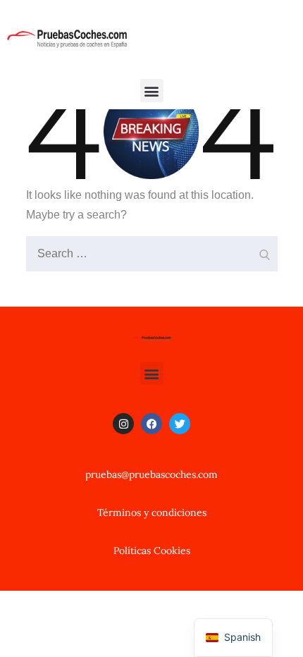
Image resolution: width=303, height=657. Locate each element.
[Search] (263, 250)
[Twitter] (179, 423)
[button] (151, 90)
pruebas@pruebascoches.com (151, 474)
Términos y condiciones (151, 512)
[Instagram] (123, 423)
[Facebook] (151, 423)
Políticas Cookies (151, 550)
